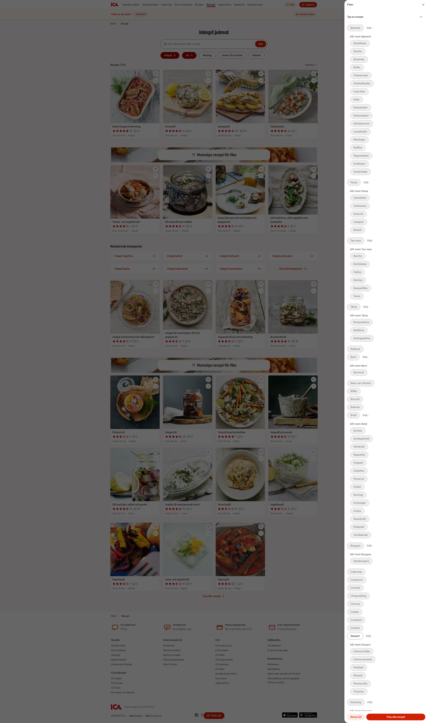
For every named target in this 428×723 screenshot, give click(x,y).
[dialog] (386, 361)
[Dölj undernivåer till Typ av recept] (421, 17)
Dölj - (369, 27)
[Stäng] (423, 4)
